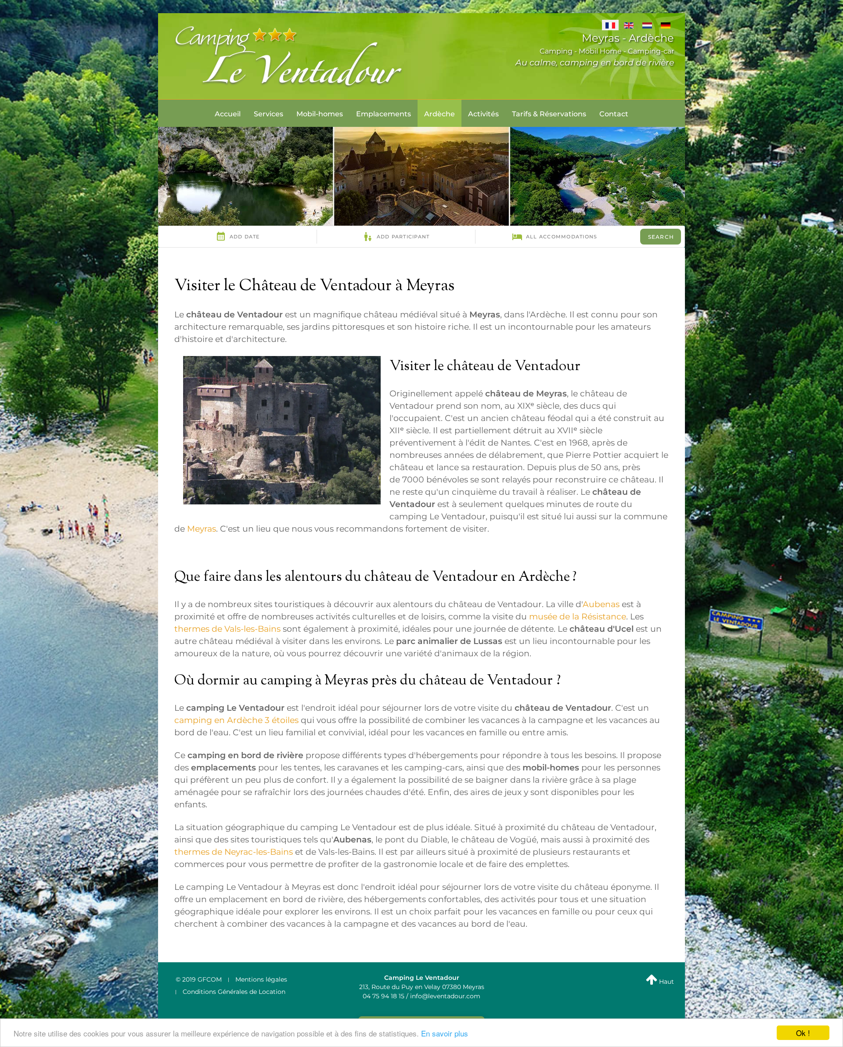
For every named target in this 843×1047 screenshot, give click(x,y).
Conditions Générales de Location (234, 992)
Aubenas (601, 604)
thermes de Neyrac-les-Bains (233, 852)
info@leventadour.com (445, 996)
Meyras (201, 529)
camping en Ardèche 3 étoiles (236, 720)
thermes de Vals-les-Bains (227, 629)
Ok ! (803, 1032)
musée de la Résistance (577, 617)
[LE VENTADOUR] (290, 55)
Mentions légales (261, 979)
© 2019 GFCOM (199, 979)
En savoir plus (444, 1033)
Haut (665, 982)
